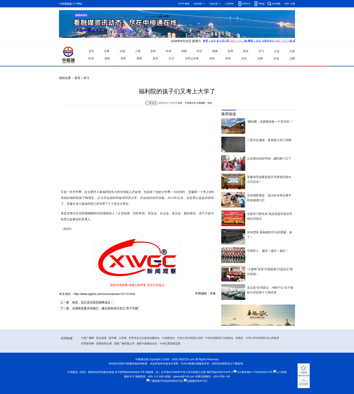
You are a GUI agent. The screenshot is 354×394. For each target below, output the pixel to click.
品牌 (260, 58)
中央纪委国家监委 (170, 343)
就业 (246, 51)
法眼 (292, 58)
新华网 (113, 338)
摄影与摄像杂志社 (147, 343)
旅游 (155, 58)
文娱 (292, 51)
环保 (168, 51)
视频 (215, 51)
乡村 (153, 51)
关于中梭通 (183, 3)
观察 (139, 58)
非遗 (276, 58)
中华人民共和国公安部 (190, 338)
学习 (261, 51)
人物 (137, 51)
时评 (91, 58)
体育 (228, 58)
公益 (277, 51)
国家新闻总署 (104, 343)
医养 (230, 51)
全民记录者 (192, 58)
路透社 (239, 338)
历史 (244, 58)
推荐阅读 (228, 114)
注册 (293, 3)
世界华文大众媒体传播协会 (144, 338)
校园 (184, 51)
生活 (171, 58)
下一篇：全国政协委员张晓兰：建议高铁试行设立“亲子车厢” (99, 308)
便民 (107, 58)
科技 (212, 58)
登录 (286, 3)
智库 (123, 58)
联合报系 (101, 338)
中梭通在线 (190, 103)
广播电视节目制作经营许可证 (166, 381)
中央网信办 (168, 338)
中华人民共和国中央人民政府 (262, 338)
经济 (199, 51)
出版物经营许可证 (197, 381)
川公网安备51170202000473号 (255, 372)
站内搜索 (276, 3)
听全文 (153, 102)
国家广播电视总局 (124, 343)
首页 (91, 51)
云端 (122, 51)
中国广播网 (87, 338)
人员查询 (229, 3)
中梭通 (303, 372)
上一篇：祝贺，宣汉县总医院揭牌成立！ (86, 302)
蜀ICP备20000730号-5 (220, 372)
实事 (107, 51)
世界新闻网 (87, 343)
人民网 (122, 338)
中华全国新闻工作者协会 (219, 338)
